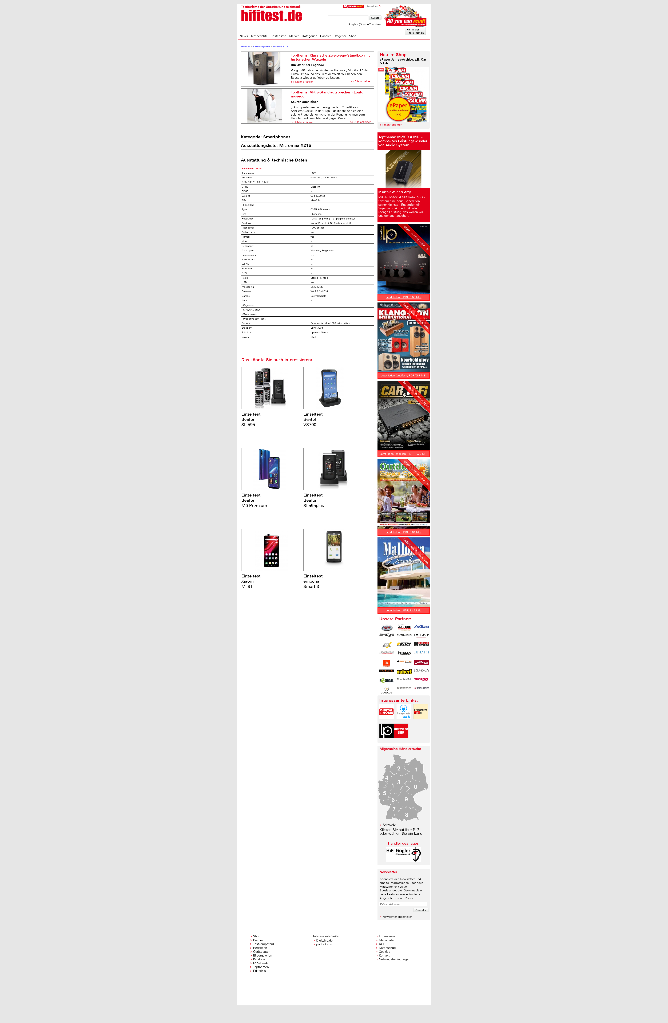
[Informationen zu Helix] (404, 654)
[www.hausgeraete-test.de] (403, 721)
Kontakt (384, 955)
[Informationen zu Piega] (421, 672)
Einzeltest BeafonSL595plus (313, 500)
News (244, 36)
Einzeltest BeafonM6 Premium (254, 500)
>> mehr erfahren (391, 125)
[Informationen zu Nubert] (404, 672)
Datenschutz (387, 948)
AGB (382, 944)
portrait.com (324, 944)
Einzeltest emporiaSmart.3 (313, 581)
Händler (325, 36)
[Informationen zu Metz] (421, 663)
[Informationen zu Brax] (386, 636)
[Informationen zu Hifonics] (421, 654)
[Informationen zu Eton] (404, 645)
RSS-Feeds (260, 963)
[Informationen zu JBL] (386, 663)
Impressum (387, 936)
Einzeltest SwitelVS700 (313, 419)
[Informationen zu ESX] (386, 645)
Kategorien (309, 36)
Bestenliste (278, 36)
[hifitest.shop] (401, 741)
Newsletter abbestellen (397, 917)
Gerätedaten (261, 952)
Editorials (259, 971)
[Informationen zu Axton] (421, 627)
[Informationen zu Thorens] (421, 681)
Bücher (258, 940)
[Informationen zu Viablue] (386, 690)
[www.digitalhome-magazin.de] (386, 721)
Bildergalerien (262, 955)
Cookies (384, 952)
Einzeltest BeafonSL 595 (251, 419)
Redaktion (260, 948)
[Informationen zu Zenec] (421, 690)
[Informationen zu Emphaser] (421, 636)
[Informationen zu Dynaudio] (404, 636)
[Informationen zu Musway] (386, 672)
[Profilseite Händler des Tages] (403, 861)
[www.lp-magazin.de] (386, 741)
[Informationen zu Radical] (386, 681)
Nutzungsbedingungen (394, 959)
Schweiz (389, 825)
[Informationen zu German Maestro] (421, 645)
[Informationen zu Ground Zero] (386, 654)
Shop (352, 36)
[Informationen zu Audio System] (404, 627)
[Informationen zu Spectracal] (404, 681)
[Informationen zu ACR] (386, 627)
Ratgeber (340, 36)
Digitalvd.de (324, 940)
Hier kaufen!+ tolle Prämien (415, 31)
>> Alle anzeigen (360, 81)
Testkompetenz (263, 944)
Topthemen (261, 967)
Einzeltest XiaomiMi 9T (251, 581)
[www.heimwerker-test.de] (420, 721)
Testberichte (259, 36)
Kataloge (259, 959)
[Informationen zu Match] (404, 663)
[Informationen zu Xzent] (404, 690)
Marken (294, 36)
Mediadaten (387, 940)
